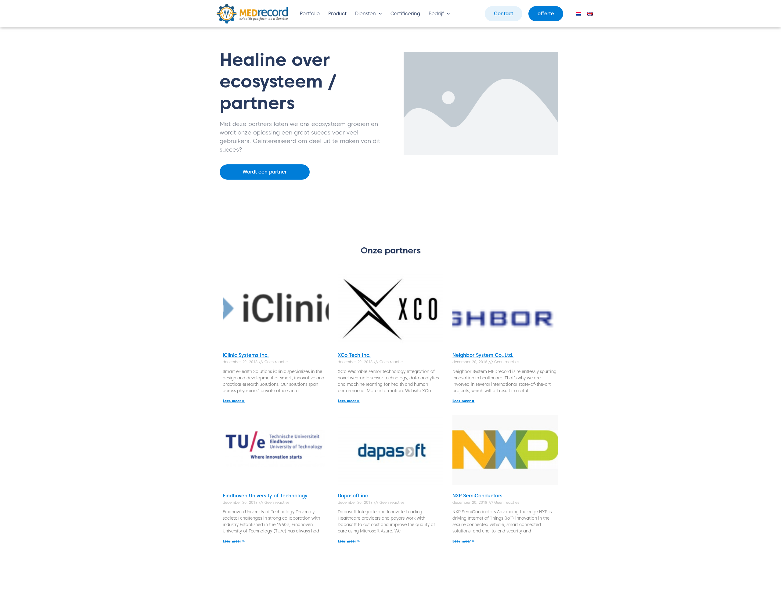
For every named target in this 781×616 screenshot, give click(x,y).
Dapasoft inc (353, 496)
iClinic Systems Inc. (246, 355)
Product (337, 13)
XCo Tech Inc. (354, 355)
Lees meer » (234, 401)
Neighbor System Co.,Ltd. (482, 355)
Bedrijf (436, 13)
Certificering (405, 13)
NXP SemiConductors (477, 496)
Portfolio (310, 13)
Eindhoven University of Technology (265, 496)
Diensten (365, 13)
